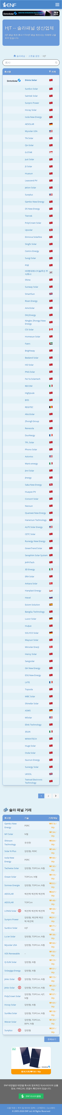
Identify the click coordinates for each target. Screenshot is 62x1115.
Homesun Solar (32, 336)
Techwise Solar (11, 868)
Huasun (29, 173)
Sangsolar (30, 661)
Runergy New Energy (35, 541)
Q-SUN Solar (10, 962)
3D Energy (30, 569)
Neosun (29, 505)
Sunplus (29, 194)
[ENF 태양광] (9, 5)
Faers (27, 343)
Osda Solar (30, 752)
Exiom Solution (32, 604)
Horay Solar (31, 109)
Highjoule (29, 393)
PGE (27, 265)
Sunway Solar (31, 286)
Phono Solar (31, 449)
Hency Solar (31, 654)
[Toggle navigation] (57, 3)
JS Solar (28, 166)
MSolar (28, 717)
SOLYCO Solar (32, 632)
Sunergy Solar (32, 766)
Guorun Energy (32, 759)
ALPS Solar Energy (34, 527)
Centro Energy (32, 251)
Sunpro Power (32, 102)
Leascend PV (31, 180)
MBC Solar (30, 696)
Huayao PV (30, 491)
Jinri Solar (29, 470)
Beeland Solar (31, 357)
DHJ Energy (30, 315)
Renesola (29, 428)
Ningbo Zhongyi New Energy (35, 322)
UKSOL (28, 774)
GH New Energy (32, 668)
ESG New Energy (33, 675)
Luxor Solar (30, 618)
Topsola (29, 689)
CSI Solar (29, 329)
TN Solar (29, 138)
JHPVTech (29, 562)
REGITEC (29, 407)
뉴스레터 (51, 1107)
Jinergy (28, 477)
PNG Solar (30, 371)
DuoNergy (30, 435)
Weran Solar (10, 1021)
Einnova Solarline (33, 236)
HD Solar (29, 364)
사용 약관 (11, 1107)
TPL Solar (29, 442)
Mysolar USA (31, 131)
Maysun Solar (31, 639)
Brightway (30, 350)
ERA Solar (29, 576)
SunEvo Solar (31, 88)
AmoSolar (30, 308)
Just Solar (29, 159)
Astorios (29, 456)
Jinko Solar (9, 979)
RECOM (28, 385)
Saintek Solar (31, 95)
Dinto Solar (31, 80)
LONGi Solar (10, 910)
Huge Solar (30, 745)
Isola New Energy (33, 117)
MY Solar (8, 834)
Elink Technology (33, 724)
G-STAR (28, 152)
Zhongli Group (32, 421)
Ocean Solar (10, 876)
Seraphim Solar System (36, 555)
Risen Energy (31, 300)
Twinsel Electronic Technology (33, 781)
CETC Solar (30, 534)
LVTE (27, 682)
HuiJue (28, 625)
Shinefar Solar (32, 703)
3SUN (27, 731)
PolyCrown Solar (33, 222)
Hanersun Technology (36, 520)
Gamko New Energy (34, 201)
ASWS (28, 710)
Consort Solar (31, 498)
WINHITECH (31, 738)
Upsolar (29, 229)
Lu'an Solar (9, 936)
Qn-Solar (29, 145)
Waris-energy (31, 463)
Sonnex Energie (12, 885)
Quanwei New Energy (35, 512)
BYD (27, 400)
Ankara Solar (31, 583)
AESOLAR (29, 124)
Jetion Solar (30, 187)
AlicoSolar (30, 414)
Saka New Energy (33, 484)
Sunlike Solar (10, 1013)
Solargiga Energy (12, 970)
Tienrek (28, 215)
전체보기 (52, 1039)
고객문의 (41, 1107)
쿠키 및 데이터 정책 (26, 1107)
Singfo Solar (31, 244)
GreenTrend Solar (33, 548)
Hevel (28, 597)
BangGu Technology (35, 611)
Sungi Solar (30, 258)
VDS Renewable (12, 953)
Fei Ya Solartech (32, 378)
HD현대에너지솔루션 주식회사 (36, 272)
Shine (27, 279)
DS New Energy (32, 208)
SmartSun (30, 293)
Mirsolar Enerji (32, 647)
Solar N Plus (10, 851)
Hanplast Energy (33, 590)
